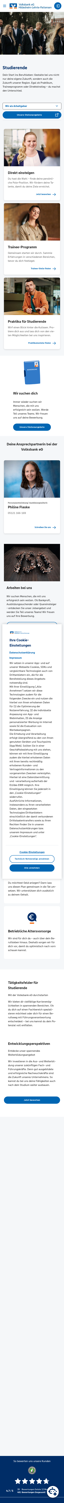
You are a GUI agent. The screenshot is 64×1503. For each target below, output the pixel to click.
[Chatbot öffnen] (53, 1492)
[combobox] (32, 106)
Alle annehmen (32, 868)
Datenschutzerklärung (22, 652)
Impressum (15, 657)
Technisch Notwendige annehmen (32, 859)
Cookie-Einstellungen (32, 852)
